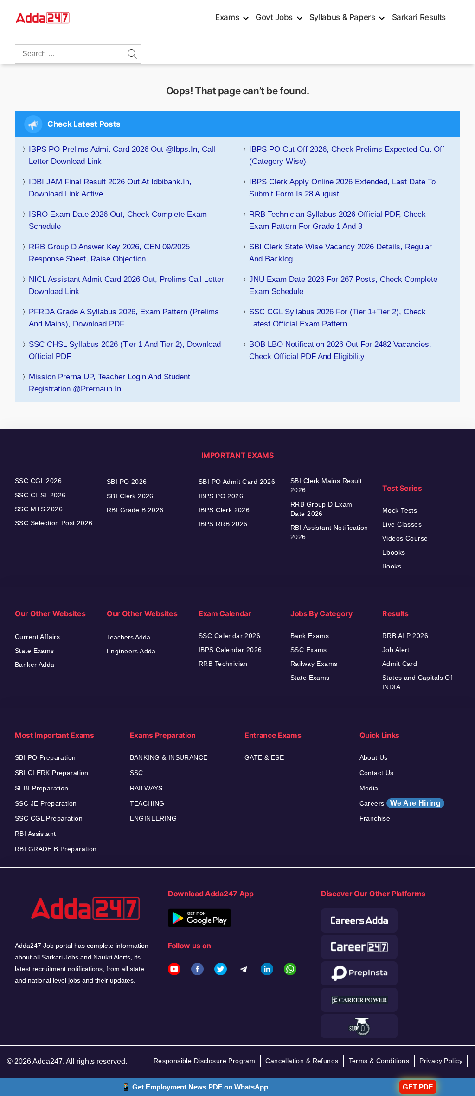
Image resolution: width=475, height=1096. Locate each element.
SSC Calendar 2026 (229, 635)
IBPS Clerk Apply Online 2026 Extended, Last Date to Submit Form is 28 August (342, 187)
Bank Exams (309, 635)
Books (391, 566)
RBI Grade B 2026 (135, 510)
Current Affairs (37, 636)
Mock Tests (399, 510)
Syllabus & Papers (342, 17)
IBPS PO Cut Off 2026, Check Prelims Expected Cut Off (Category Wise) (346, 155)
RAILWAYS (146, 788)
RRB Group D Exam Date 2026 (321, 509)
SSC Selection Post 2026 (54, 523)
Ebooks (393, 552)
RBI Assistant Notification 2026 (329, 532)
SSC (136, 772)
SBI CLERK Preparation (52, 772)
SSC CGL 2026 (38, 480)
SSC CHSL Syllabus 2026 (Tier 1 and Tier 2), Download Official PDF (125, 350)
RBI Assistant (35, 833)
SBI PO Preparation (45, 757)
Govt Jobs (274, 17)
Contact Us (376, 772)
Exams (227, 17)
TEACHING (147, 803)
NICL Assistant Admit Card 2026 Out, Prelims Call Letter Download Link (126, 285)
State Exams (34, 650)
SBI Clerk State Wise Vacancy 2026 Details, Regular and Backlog (340, 252)
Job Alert (396, 649)
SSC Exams (308, 649)
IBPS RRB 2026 (223, 524)
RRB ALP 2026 (405, 635)
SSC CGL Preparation (49, 818)
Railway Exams (313, 663)
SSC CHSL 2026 (40, 495)
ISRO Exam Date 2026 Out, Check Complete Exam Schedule (118, 220)
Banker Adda (35, 664)
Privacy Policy (440, 1060)
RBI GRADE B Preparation (56, 849)
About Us (373, 757)
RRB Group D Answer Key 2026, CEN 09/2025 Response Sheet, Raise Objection (109, 252)
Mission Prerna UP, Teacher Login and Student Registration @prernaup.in (109, 382)
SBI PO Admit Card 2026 (237, 481)
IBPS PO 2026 (221, 496)
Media (369, 788)
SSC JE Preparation (46, 803)
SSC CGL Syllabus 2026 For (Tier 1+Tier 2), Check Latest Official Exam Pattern (337, 317)
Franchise (375, 818)
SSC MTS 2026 (39, 509)
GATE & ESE (264, 757)
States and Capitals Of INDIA (417, 682)
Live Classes (402, 524)
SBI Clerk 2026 (130, 496)
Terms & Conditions (379, 1060)
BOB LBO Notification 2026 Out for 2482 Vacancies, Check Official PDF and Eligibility (340, 350)
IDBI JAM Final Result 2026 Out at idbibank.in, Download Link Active (110, 187)
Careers (400, 803)
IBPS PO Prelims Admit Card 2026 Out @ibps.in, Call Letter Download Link (122, 155)
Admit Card (399, 663)
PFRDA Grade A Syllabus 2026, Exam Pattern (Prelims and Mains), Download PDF (124, 317)
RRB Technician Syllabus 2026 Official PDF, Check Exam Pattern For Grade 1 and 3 (337, 220)
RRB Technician (223, 663)
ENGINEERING (153, 818)
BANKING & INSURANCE (169, 757)
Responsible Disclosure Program (205, 1060)
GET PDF (418, 1087)
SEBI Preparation (42, 788)
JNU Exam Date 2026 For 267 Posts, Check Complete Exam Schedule (343, 285)
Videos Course (405, 538)
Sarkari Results (419, 17)
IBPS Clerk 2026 (224, 510)
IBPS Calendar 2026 (230, 649)
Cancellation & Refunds (301, 1060)
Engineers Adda (131, 651)
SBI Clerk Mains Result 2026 (326, 485)
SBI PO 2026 (127, 481)
